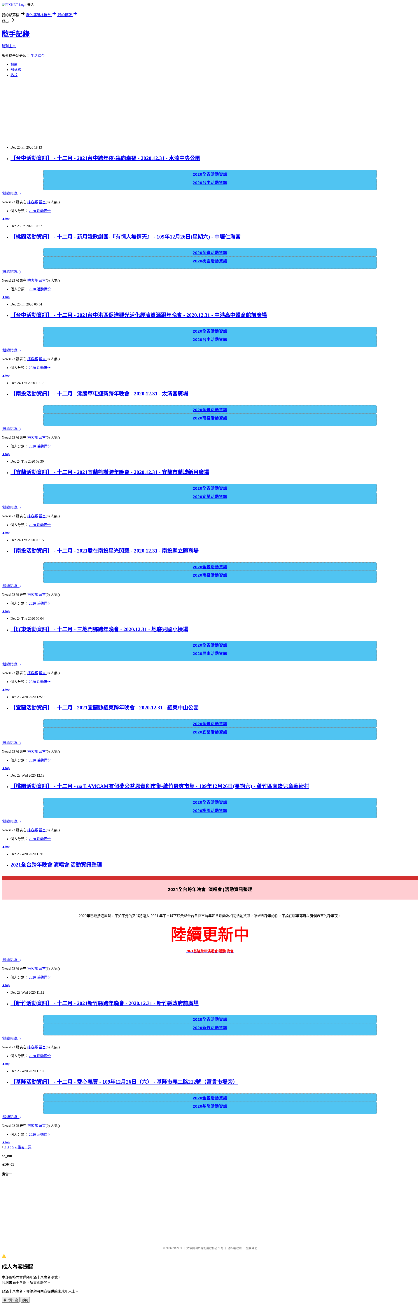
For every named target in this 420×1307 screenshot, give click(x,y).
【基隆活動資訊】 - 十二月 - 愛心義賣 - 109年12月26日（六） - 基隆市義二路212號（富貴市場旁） (124, 1082)
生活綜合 (38, 56)
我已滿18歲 (11, 1300)
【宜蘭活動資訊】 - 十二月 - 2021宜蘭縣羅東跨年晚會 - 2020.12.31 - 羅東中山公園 (104, 708)
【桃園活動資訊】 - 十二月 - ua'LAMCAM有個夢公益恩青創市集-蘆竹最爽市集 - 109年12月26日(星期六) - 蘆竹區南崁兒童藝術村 (159, 786)
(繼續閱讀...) (11, 193)
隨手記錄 (16, 34)
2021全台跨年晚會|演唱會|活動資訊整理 (56, 865)
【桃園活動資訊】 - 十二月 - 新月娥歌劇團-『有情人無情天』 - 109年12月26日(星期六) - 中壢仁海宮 (125, 237)
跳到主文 (9, 46)
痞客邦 (32, 202)
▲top (6, 218)
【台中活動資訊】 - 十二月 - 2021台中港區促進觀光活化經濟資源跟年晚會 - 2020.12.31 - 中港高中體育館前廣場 (138, 315)
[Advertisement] (133, 111)
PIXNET (177, 1248)
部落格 (15, 70)
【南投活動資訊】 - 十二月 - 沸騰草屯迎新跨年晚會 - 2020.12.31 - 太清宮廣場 (99, 393)
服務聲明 (251, 1248)
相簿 (14, 64)
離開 (25, 1300)
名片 (14, 75)
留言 (42, 202)
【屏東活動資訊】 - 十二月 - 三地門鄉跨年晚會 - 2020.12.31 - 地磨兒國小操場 (99, 629)
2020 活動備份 (40, 211)
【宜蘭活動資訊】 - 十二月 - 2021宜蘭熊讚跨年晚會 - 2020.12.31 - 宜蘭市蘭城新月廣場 (109, 472)
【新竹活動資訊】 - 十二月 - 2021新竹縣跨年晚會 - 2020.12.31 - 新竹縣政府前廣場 (104, 1003)
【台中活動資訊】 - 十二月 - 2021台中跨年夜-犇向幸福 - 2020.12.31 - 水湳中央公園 (105, 158)
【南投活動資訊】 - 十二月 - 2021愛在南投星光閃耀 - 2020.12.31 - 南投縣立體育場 (104, 551)
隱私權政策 (235, 1248)
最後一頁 (25, 1147)
